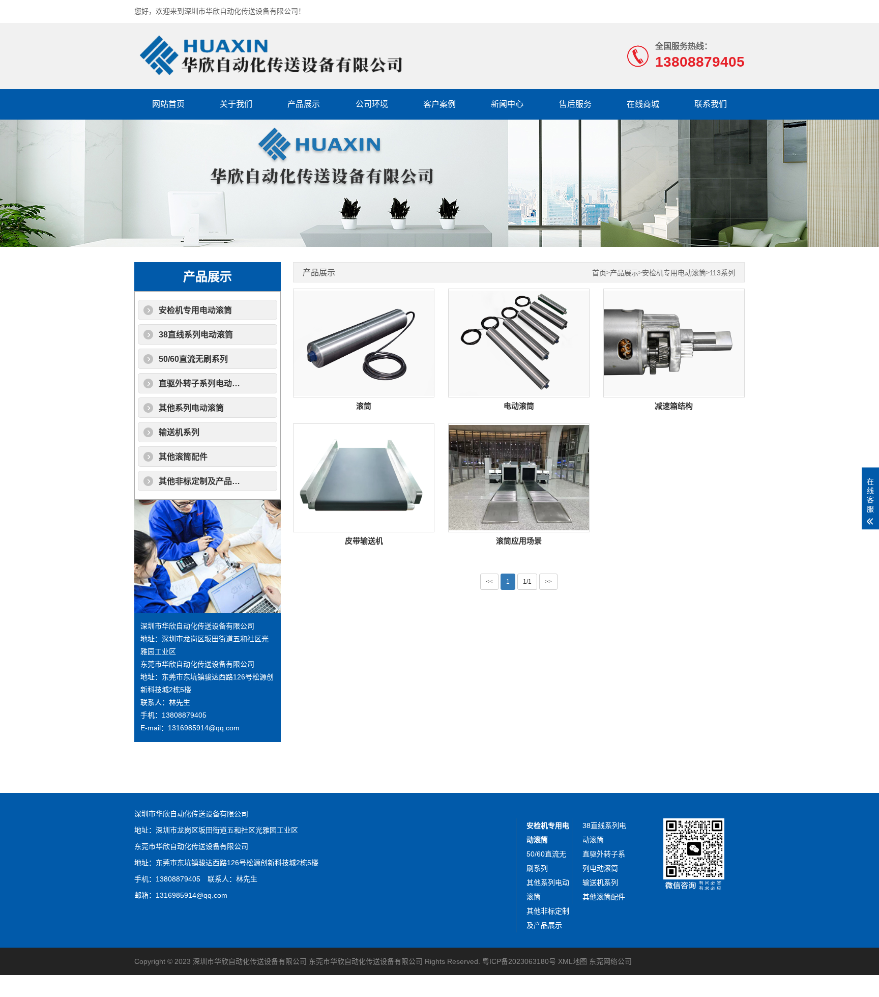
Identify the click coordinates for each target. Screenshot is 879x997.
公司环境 (372, 104)
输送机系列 (179, 432)
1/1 (527, 581)
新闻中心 (507, 104)
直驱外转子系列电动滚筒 (203, 383)
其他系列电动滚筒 (191, 408)
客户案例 (439, 104)
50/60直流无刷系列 (193, 359)
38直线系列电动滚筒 (196, 334)
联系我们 (710, 104)
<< (489, 581)
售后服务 (575, 104)
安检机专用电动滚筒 (195, 310)
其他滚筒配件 (183, 456)
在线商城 (643, 104)
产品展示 (303, 104)
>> (548, 581)
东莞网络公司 (610, 961)
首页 (599, 273)
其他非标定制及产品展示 (203, 481)
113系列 (722, 273)
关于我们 (236, 104)
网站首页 (168, 104)
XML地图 (572, 961)
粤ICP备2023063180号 (519, 961)
